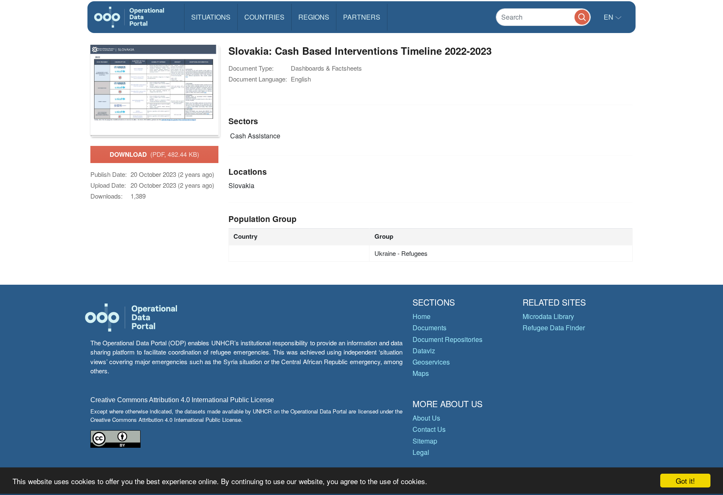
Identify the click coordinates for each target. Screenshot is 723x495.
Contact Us (429, 429)
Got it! (685, 480)
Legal (421, 452)
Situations (211, 17)
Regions (313, 17)
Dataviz (424, 350)
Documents (429, 327)
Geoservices (431, 362)
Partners (361, 17)
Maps (421, 373)
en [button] (609, 17)
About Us (426, 418)
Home (422, 316)
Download (154, 154)
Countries (264, 17)
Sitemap (425, 441)
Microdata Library (548, 316)
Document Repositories (447, 339)
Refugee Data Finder (554, 327)
